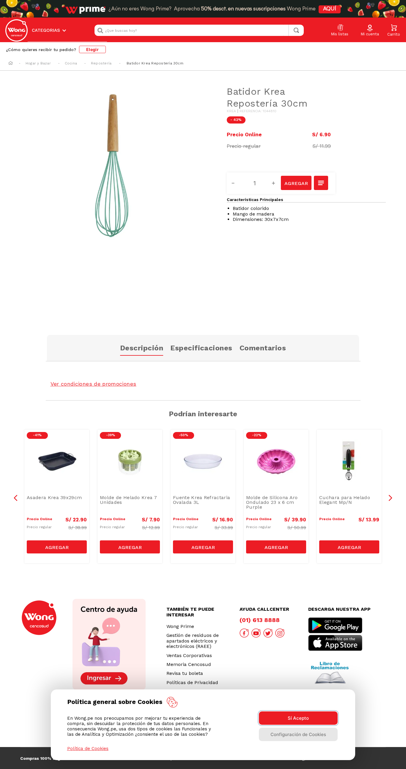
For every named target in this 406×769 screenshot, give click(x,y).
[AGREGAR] (296, 183)
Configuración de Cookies (298, 734)
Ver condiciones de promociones (93, 384)
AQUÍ (329, 9)
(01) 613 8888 (260, 620)
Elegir (92, 49)
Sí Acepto (298, 718)
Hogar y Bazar (38, 63)
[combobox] (199, 30)
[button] (369, 31)
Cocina (71, 63)
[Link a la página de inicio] (10, 63)
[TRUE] (57, 546)
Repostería (101, 63)
